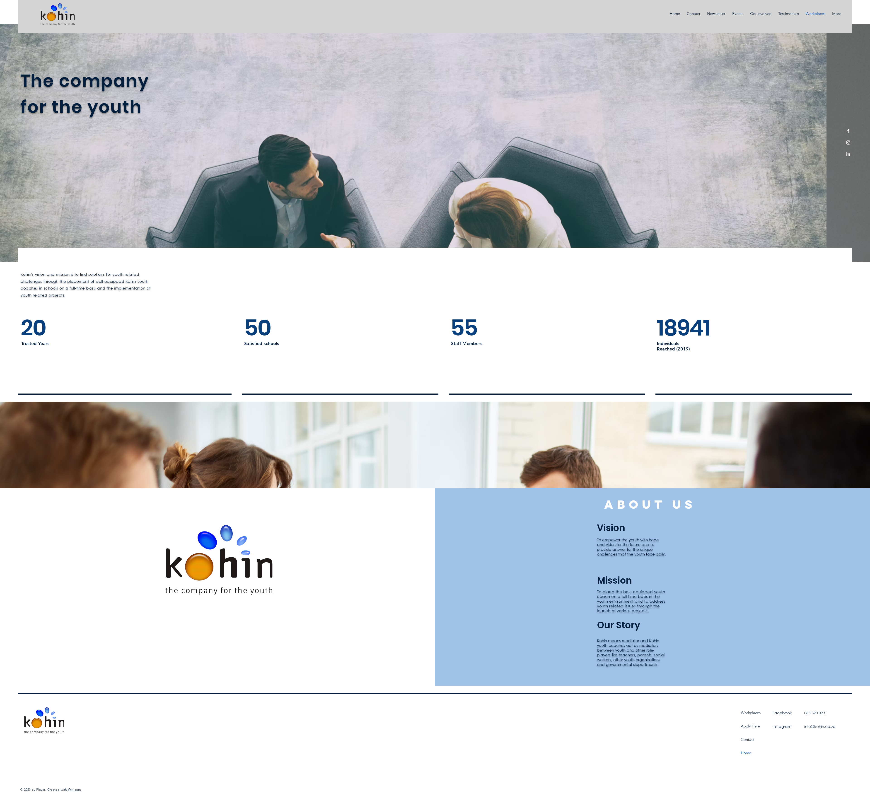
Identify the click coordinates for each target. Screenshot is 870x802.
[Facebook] (848, 131)
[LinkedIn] (848, 154)
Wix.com (74, 790)
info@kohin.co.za (820, 726)
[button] (761, 14)
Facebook (782, 712)
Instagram (782, 726)
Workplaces (751, 712)
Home (746, 753)
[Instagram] (848, 142)
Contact (747, 739)
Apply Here (750, 726)
